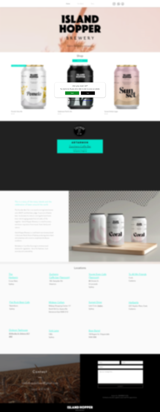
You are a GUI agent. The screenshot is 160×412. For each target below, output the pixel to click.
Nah (88, 93)
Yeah (72, 93)
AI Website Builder (87, 100)
